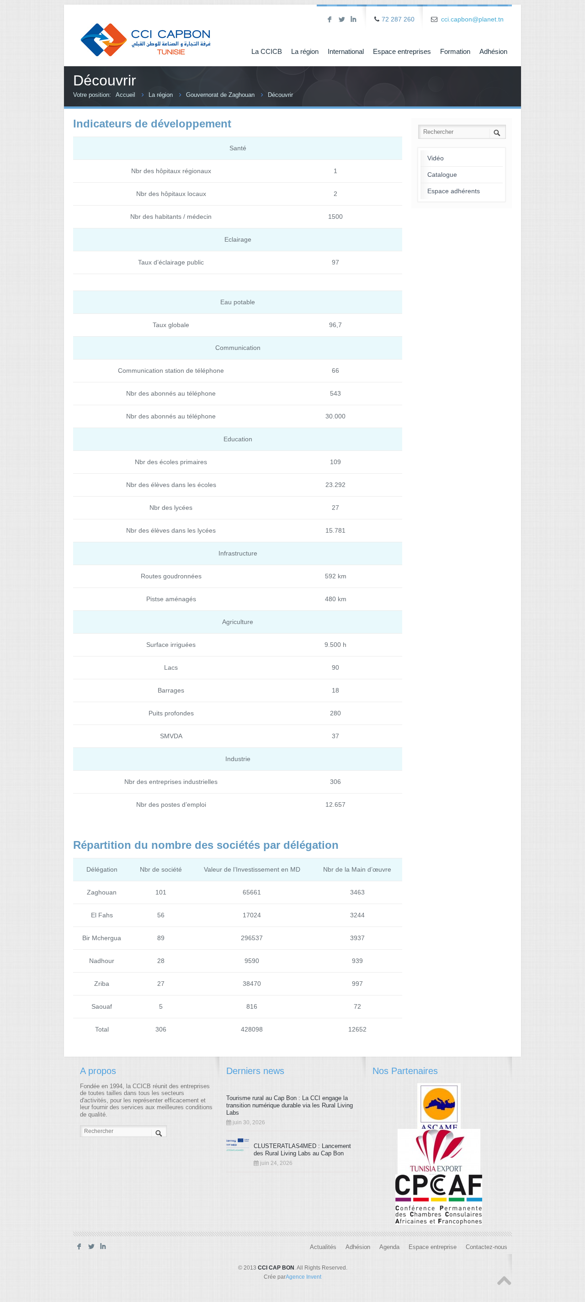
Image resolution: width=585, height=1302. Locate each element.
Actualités (323, 1247)
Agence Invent (303, 1277)
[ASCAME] (439, 1108)
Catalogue (442, 174)
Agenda (389, 1247)
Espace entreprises (402, 51)
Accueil (125, 94)
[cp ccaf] (438, 1199)
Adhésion (493, 51)
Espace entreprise (433, 1247)
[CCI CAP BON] (145, 33)
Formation (455, 51)
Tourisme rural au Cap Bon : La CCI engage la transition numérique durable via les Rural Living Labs (289, 1105)
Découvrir (280, 94)
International (346, 51)
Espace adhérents (453, 191)
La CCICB (266, 51)
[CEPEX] (439, 1153)
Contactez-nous (486, 1247)
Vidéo (435, 158)
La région (305, 51)
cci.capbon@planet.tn (472, 19)
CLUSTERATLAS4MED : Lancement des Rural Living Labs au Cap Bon (302, 1150)
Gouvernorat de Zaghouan (220, 94)
